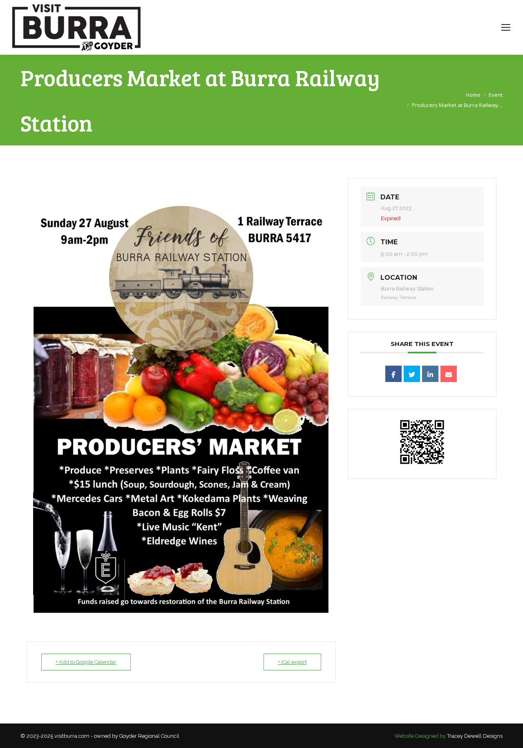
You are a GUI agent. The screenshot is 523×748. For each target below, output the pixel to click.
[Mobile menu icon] (506, 27)
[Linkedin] (430, 374)
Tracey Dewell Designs (475, 736)
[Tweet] (412, 374)
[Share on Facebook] (393, 374)
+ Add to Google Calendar (86, 662)
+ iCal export (292, 662)
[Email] (448, 374)
